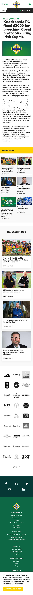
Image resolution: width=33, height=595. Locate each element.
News (16, 563)
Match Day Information (17, 523)
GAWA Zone (16, 525)
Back (2, 10)
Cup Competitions (16, 551)
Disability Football (16, 537)
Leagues (16, 554)
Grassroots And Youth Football (16, 534)
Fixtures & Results (16, 515)
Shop (16, 566)
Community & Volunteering (17, 539)
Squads (16, 520)
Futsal (16, 542)
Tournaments (16, 518)
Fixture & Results (16, 549)
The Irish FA (16, 561)
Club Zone (16, 527)
